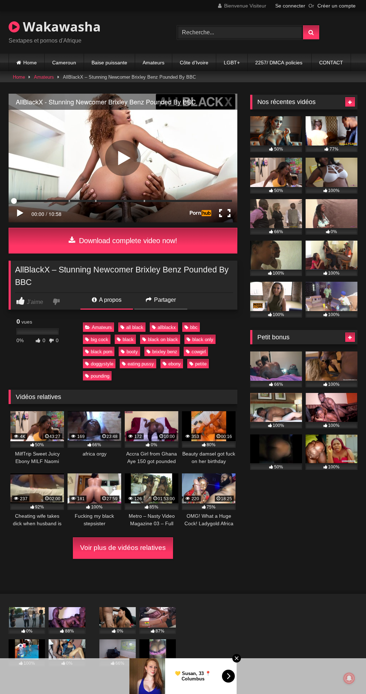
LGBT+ (232, 62)
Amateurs (153, 62)
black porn (101, 351)
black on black (163, 339)
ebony (174, 363)
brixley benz (164, 351)
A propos (110, 300)
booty (132, 351)
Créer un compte (336, 6)
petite (201, 363)
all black (134, 327)
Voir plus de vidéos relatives (123, 547)
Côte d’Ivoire (194, 62)
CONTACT (331, 62)
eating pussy (141, 363)
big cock (99, 339)
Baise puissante (109, 62)
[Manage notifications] (349, 678)
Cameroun (64, 62)
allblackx (167, 327)
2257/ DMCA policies (279, 62)
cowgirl (199, 351)
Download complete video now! (127, 241)
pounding (100, 376)
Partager (164, 300)
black (128, 339)
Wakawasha (60, 26)
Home (30, 62)
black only (202, 339)
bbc (194, 327)
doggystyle (102, 363)
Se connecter (290, 6)
